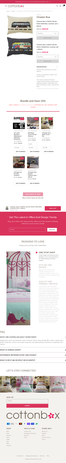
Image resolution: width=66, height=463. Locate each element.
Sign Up (52, 229)
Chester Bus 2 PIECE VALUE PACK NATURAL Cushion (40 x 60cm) (34, 11)
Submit (27, 405)
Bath (7, 437)
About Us (44, 431)
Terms (44, 439)
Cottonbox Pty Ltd (35, 459)
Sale (7, 443)
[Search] (57, 6)
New (7, 441)
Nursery (8, 435)
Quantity (40, 33)
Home (8, 11)
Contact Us (27, 431)
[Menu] (6, 6)
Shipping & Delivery (30, 433)
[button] (48, 67)
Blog (43, 435)
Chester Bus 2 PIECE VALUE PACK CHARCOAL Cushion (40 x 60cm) (47, 47)
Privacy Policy (46, 437)
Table (8, 439)
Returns (26, 435)
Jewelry (8, 445)
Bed (7, 431)
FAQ (25, 437)
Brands (44, 433)
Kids (7, 433)
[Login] (60, 6)
